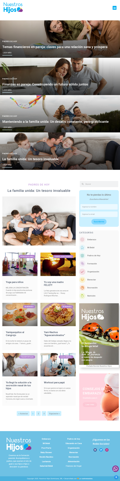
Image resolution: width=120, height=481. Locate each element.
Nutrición (91, 296)
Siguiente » (54, 413)
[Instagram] (107, 450)
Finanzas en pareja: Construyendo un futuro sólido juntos (45, 84)
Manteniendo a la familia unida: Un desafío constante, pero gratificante (55, 122)
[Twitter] (101, 450)
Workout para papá (54, 382)
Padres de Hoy (93, 255)
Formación (92, 264)
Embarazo (91, 239)
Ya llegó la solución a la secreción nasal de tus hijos (18, 385)
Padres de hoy (9, 41)
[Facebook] (95, 450)
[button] (114, 8)
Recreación (92, 288)
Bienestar (91, 280)
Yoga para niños (14, 282)
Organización (93, 272)
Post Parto (46, 448)
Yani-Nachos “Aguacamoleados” (54, 334)
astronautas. (87, 478)
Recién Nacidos (46, 457)
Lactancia (46, 461)
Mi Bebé (90, 247)
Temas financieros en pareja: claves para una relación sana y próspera (54, 47)
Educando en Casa (74, 443)
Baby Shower (46, 452)
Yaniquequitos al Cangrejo (15, 334)
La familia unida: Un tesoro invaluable (30, 159)
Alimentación (73, 461)
